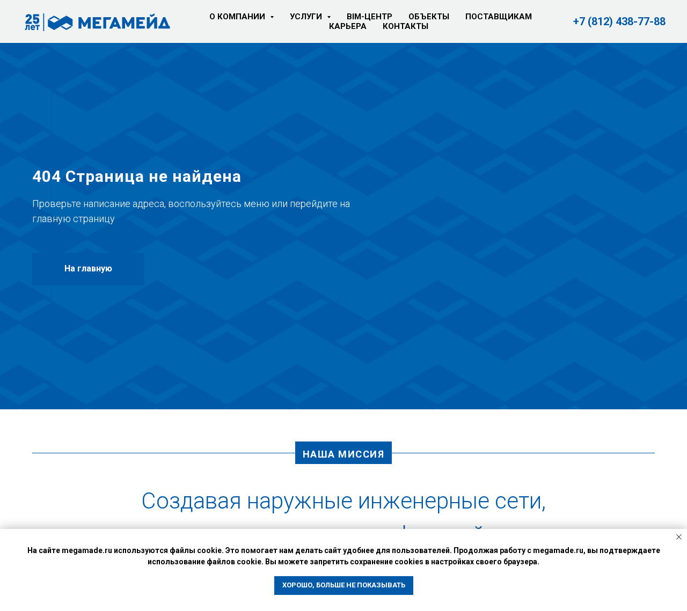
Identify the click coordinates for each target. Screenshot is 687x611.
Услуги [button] (307, 16)
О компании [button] (238, 16)
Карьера (348, 26)
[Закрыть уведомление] (679, 537)
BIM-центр (369, 16)
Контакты (405, 26)
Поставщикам (498, 16)
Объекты (428, 16)
